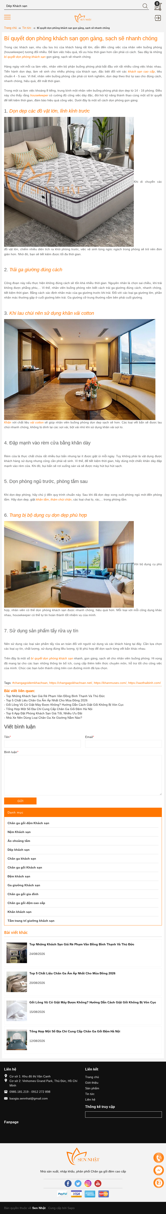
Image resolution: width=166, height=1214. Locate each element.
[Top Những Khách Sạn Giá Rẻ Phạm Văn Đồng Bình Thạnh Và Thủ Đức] (16, 953)
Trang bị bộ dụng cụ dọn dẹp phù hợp (48, 515)
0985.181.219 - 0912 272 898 (30, 1091)
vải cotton (37, 422)
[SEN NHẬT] (83, 17)
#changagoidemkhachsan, (30, 682)
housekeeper (39, 95)
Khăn (7, 422)
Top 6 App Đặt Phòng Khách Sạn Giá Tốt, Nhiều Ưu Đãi (44, 713)
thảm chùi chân (61, 499)
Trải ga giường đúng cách (35, 269)
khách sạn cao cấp (141, 71)
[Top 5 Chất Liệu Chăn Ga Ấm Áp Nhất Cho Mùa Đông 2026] (16, 982)
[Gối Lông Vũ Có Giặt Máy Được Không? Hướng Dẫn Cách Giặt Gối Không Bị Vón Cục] (16, 1011)
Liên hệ (90, 1099)
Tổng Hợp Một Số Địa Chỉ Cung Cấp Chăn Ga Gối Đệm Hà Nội (49, 709)
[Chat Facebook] (158, 1170)
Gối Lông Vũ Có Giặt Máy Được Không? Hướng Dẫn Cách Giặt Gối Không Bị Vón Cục (65, 704)
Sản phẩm (92, 1088)
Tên (7, 737)
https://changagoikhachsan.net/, (71, 682)
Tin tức (89, 1094)
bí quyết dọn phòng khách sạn (25, 56)
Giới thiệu (91, 1082)
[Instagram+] (88, 1183)
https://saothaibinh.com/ (144, 682)
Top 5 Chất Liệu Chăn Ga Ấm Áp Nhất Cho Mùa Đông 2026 (47, 700)
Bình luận (11, 752)
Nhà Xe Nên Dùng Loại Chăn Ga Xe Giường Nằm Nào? (44, 717)
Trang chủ (92, 1077)
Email (89, 737)
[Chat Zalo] (158, 1183)
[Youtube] (97, 1183)
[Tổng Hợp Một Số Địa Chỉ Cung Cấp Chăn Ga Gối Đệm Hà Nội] (16, 1040)
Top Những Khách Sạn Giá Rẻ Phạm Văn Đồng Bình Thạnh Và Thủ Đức (55, 696)
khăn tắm (42, 499)
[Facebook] (68, 1183)
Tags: (7, 682)
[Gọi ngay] (158, 1158)
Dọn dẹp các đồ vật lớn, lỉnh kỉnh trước (49, 111)
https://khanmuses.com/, (111, 682)
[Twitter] (78, 1183)
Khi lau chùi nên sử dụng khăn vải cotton (51, 313)
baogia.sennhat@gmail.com (29, 1098)
